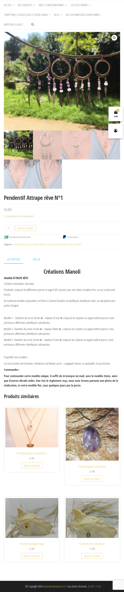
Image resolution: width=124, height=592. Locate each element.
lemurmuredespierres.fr (54, 586)
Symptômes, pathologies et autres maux (26, 15)
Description (13, 259)
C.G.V (98, 586)
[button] (33, 24)
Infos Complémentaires (51, 5)
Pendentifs (77, 244)
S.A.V (91, 586)
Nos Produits (25, 5)
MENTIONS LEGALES (13, 24)
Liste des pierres (79, 5)
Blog (57, 15)
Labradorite (50, 244)
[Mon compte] (115, 131)
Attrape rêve (26, 244)
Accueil (7, 5)
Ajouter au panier (26, 228)
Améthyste (17, 244)
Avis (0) (36, 259)
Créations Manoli (38, 244)
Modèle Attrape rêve (64, 244)
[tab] (16, 259)
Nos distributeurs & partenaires (83, 15)
